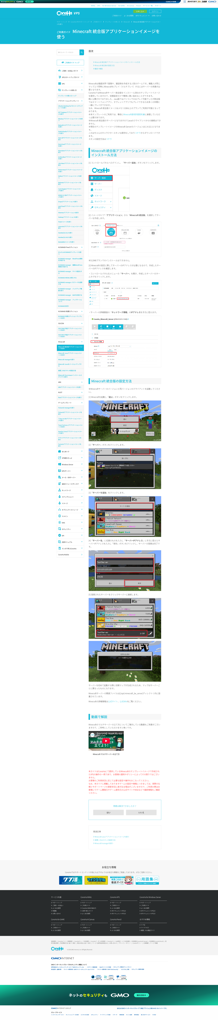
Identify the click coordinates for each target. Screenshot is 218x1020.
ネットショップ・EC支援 (72, 1014)
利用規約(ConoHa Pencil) (156, 941)
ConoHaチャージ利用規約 (81, 941)
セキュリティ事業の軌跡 (138, 969)
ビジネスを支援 (85, 1014)
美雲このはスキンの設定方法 (105, 840)
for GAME (121, 5)
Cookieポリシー (137, 943)
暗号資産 (136, 1014)
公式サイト (113, 701)
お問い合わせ (156, 15)
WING (93, 5)
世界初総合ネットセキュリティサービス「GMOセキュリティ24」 (68, 967)
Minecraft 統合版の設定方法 (105, 65)
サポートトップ (62, 22)
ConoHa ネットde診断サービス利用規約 (118, 941)
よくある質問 (128, 15)
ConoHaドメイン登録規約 (65, 941)
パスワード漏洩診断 (92, 967)
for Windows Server (109, 5)
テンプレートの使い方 (112, 22)
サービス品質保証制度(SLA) (100, 943)
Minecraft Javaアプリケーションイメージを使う (112, 837)
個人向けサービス (145, 1014)
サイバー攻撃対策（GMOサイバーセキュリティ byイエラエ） (79, 969)
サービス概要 (154, 943)
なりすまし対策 (125, 969)
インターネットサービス (57, 1014)
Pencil (138, 5)
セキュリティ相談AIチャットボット (122, 967)
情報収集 (121, 1014)
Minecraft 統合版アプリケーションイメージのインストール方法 (117, 62)
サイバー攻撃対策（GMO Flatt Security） (108, 969)
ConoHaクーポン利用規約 (98, 941)
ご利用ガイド (117, 15)
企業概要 (146, 943)
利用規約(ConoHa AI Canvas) (140, 941)
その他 (154, 1014)
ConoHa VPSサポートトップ (80, 22)
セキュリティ (94, 1014)
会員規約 (53, 941)
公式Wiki (123, 701)
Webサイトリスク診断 (105, 967)
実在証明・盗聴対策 (56, 969)
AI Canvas (130, 5)
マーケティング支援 (105, 1014)
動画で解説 (99, 69)
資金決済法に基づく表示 (84, 943)
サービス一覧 (148, 5)
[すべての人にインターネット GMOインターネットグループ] (202, 1)
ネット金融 (129, 1014)
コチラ (138, 132)
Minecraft (127, 22)
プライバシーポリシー (125, 943)
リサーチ (115, 1014)
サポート (158, 5)
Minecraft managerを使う (104, 843)
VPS (98, 5)
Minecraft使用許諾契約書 (134, 114)
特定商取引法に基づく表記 (67, 943)
